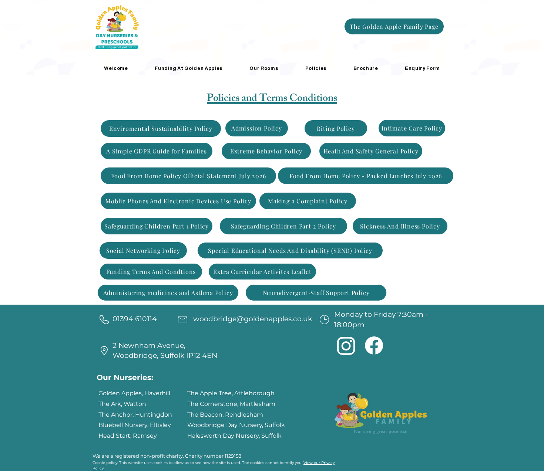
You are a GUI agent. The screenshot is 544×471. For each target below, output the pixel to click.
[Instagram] (346, 345)
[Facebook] (374, 345)
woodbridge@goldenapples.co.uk (252, 319)
